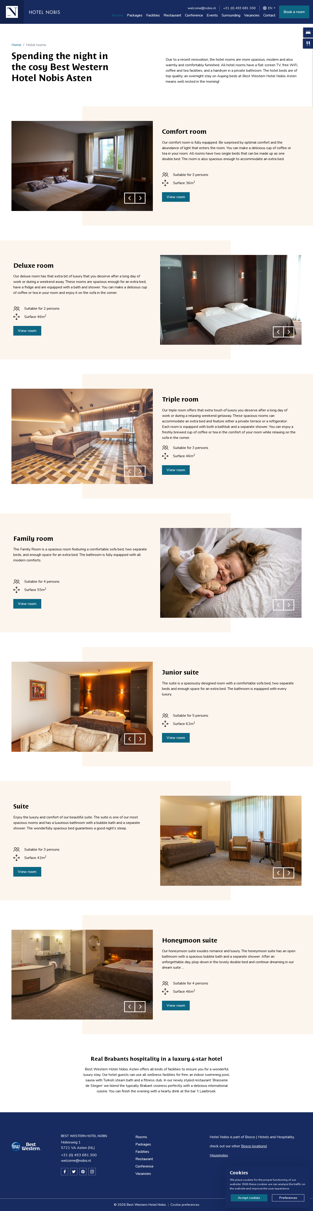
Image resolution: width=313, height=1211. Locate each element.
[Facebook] (64, 1171)
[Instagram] (92, 1171)
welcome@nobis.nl (202, 8)
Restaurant (172, 15)
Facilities (153, 15)
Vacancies (252, 15)
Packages (135, 15)
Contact (269, 15)
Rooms (117, 15)
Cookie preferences (184, 1204)
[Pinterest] (83, 1171)
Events (212, 15)
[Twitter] (73, 1171)
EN (270, 8)
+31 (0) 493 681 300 (239, 8)
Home (16, 44)
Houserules (219, 1155)
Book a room (294, 11)
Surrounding (231, 15)
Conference (194, 15)
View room (176, 197)
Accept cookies (249, 1198)
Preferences (288, 1198)
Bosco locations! (254, 1146)
